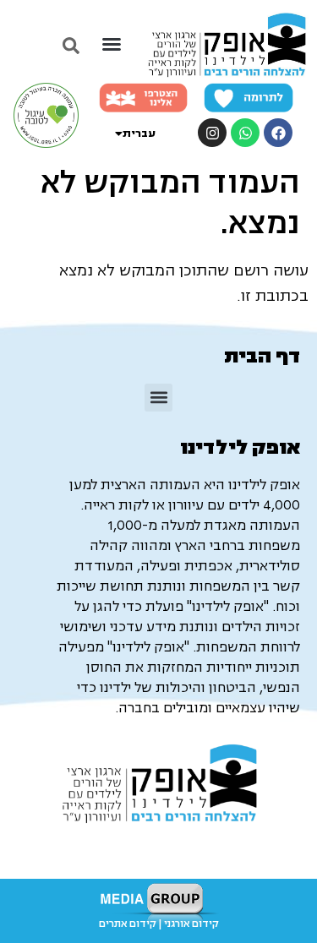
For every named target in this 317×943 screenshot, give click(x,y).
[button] (111, 44)
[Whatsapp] (245, 132)
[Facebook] (278, 132)
